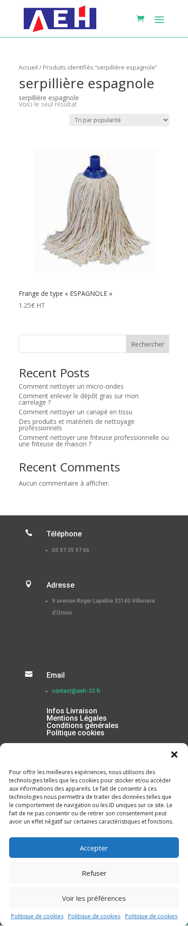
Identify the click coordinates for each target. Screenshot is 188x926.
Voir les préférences (94, 898)
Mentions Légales (77, 718)
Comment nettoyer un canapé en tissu (75, 411)
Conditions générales (83, 725)
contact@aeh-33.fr (76, 691)
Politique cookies (75, 732)
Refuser (94, 873)
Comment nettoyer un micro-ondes (71, 386)
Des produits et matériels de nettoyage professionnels (77, 424)
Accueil (28, 67)
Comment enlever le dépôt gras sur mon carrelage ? (79, 399)
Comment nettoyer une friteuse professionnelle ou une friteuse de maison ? (94, 440)
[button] (174, 754)
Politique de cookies (37, 916)
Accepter (94, 847)
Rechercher (147, 344)
